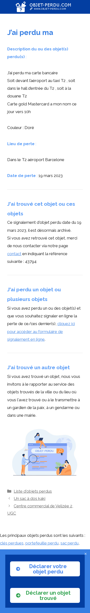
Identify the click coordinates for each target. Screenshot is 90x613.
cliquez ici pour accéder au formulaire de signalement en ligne (41, 331)
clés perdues (12, 543)
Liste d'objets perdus (33, 491)
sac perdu (69, 543)
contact (14, 253)
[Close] (86, 554)
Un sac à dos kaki (29, 498)
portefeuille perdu (42, 543)
